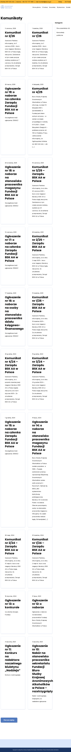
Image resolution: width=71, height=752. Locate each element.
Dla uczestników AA (63, 28)
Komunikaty (52, 7)
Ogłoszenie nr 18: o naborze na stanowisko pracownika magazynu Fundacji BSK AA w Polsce (13, 182)
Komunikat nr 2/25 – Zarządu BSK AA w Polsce (40, 243)
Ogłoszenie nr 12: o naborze (40, 603)
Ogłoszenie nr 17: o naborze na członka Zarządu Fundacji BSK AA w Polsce (13, 248)
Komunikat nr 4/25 (40, 90)
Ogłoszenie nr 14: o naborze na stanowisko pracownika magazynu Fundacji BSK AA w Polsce (40, 437)
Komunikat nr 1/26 (40, 34)
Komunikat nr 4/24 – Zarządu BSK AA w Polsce (13, 365)
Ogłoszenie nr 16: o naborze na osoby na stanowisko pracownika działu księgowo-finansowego (14, 313)
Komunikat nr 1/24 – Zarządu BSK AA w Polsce (40, 546)
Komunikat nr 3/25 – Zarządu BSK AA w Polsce (40, 174)
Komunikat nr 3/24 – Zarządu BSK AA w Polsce (40, 365)
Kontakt (68, 7)
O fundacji (45, 7)
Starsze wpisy (9, 720)
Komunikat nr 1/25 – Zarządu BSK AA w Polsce (40, 304)
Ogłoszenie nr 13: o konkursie (13, 603)
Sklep (60, 2)
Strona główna (36, 7)
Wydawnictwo (61, 7)
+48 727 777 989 (28, 2)
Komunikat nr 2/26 (13, 34)
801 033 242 (10, 2)
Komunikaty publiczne (60, 34)
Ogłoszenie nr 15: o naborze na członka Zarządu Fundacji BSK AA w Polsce (13, 434)
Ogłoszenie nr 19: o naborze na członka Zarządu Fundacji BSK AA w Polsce (13, 101)
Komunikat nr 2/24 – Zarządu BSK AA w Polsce (13, 546)
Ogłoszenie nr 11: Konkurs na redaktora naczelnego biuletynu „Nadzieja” (13, 658)
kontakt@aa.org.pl (45, 2)
